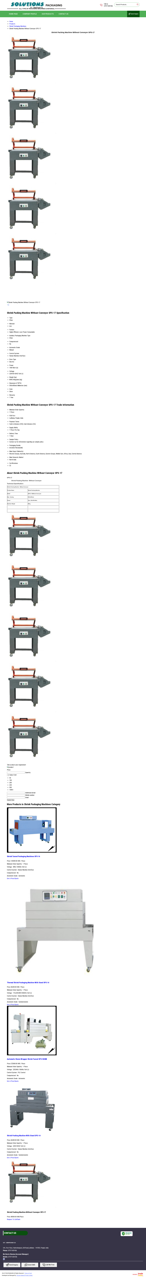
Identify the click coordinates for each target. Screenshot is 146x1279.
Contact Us (63, 14)
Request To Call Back (13, 1219)
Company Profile (30, 14)
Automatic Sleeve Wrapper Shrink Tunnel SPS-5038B (27, 1059)
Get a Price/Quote (12, 878)
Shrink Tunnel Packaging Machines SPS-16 (23, 856)
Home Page (13, 14)
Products (12, 24)
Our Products (48, 14)
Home (11, 21)
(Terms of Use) (28, 1273)
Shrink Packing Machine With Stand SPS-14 (23, 1136)
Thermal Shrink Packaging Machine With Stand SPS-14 (28, 982)
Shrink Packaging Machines (17, 26)
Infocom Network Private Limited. (24, 1275)
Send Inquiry (134, 14)
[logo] (36, 9)
